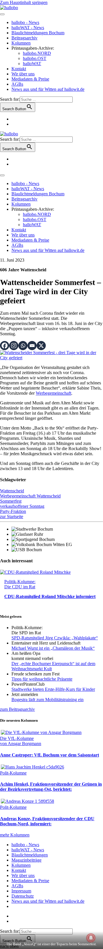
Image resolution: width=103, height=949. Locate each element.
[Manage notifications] (91, 937)
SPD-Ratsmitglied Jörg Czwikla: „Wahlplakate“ (54, 637)
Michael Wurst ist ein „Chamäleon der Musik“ (53, 648)
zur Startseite (11, 516)
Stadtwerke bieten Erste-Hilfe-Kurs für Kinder (53, 689)
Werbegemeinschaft (53, 393)
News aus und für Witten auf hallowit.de (47, 89)
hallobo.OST (34, 58)
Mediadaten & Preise (30, 79)
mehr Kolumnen (14, 834)
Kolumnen (21, 43)
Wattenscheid (12, 490)
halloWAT (32, 63)
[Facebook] (4, 345)
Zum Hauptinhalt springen (23, 2)
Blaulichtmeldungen (29, 854)
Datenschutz (22, 896)
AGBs (17, 84)
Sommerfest (10, 501)
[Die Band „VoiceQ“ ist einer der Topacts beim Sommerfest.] (51, 357)
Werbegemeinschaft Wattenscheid (30, 495)
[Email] (32, 345)
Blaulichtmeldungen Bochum (37, 32)
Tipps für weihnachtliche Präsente (41, 679)
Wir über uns (23, 73)
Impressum (21, 890)
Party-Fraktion (13, 511)
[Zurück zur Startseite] (9, 7)
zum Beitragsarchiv (17, 709)
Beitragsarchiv (24, 37)
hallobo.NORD (37, 53)
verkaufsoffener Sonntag (22, 506)
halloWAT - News (27, 27)
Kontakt (18, 68)
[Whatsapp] (22, 345)
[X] (41, 345)
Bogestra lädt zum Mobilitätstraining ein (47, 699)
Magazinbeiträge (26, 860)
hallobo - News (25, 22)
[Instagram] (13, 345)
